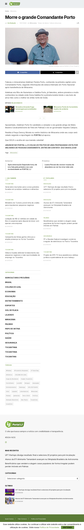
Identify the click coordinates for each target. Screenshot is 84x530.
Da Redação (12, 23)
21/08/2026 (19, 111)
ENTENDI (67, 527)
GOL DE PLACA (11, 310)
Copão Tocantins (26, 379)
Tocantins (9, 183)
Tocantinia (11, 347)
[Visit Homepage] (14, 4)
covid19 (19, 383)
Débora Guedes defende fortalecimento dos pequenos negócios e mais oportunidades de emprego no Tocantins (22, 255)
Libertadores (24, 391)
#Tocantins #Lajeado (21, 370)
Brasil (8, 282)
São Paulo (24, 400)
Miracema (13, 11)
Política (9, 333)
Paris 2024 (26, 395)
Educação (10, 296)
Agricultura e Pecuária (17, 278)
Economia (10, 292)
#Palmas (8, 370)
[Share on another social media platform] (77, 72)
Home (7, 11)
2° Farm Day (35, 370)
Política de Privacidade (38, 519)
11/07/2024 (23, 23)
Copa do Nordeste (12, 379)
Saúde (8, 338)
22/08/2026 (9, 192)
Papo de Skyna (12, 329)
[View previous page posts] (40, 118)
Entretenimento (14, 301)
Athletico (9, 374)
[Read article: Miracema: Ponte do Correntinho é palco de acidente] (48, 109)
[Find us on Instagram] (6, 442)
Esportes (10, 305)
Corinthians (10, 383)
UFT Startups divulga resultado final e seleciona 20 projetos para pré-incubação (40, 455)
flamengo (22, 387)
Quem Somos (9, 519)
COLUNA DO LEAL (13, 287)
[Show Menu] (6, 4)
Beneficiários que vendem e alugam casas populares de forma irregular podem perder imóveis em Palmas (61, 223)
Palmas (9, 324)
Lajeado (9, 315)
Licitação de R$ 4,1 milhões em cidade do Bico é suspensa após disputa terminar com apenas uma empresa (22, 221)
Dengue (27, 383)
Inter (7, 391)
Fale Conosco (22, 519)
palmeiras (17, 395)
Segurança (11, 343)
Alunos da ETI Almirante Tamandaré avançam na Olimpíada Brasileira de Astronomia (58, 205)
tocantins (9, 404)
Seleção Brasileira (12, 400)
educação (36, 383)
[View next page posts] (43, 118)
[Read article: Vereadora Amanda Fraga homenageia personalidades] (9, 109)
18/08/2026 (58, 111)
